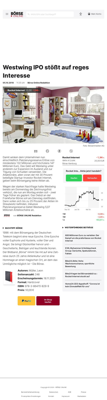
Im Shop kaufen (48, 300)
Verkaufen (92, 178)
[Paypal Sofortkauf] (26, 300)
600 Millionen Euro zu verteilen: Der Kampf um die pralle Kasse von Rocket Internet (83, 238)
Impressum (66, 396)
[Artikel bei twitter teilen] (71, 151)
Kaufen (74, 178)
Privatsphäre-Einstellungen (31, 396)
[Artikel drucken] (47, 151)
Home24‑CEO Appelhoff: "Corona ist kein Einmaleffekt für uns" (82, 285)
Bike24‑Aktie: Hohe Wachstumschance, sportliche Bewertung (79, 264)
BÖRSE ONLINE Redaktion (29, 215)
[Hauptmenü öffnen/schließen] (7, 14)
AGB (69, 392)
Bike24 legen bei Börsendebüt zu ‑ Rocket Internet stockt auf (81, 275)
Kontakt (51, 396)
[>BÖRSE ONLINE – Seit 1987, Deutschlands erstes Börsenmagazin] (17, 14)
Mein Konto (96, 14)
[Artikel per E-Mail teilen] (36, 151)
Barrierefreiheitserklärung (30, 392)
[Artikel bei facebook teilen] (59, 151)
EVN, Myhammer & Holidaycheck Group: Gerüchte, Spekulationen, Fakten (81, 251)
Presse (83, 392)
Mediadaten (81, 396)
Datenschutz (53, 392)
